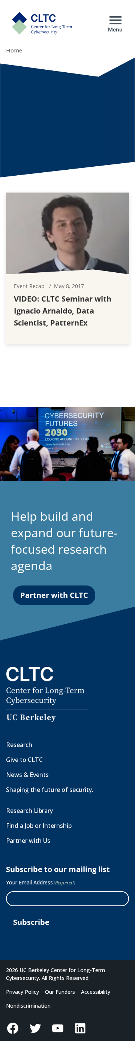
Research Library (29, 811)
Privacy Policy (22, 991)
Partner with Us (28, 840)
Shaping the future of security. (49, 790)
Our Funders (60, 991)
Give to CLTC (24, 760)
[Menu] (115, 20)
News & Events (27, 775)
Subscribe (31, 922)
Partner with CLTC (54, 595)
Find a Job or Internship (39, 825)
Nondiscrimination (28, 1005)
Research (19, 745)
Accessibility (95, 991)
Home (14, 50)
